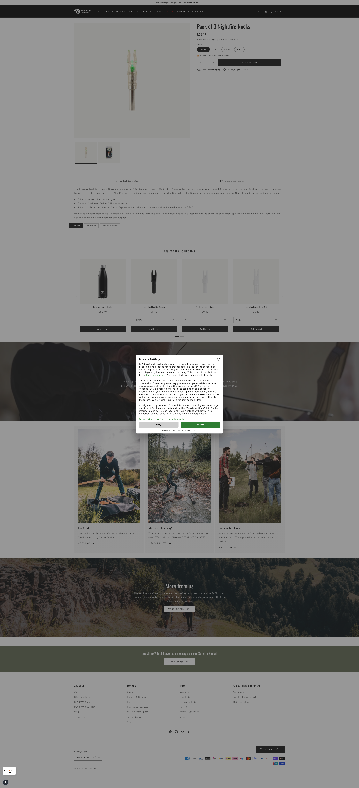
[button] (5, 782)
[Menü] (14, 768)
